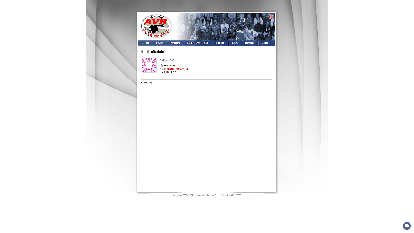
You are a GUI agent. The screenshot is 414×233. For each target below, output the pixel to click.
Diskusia (235, 42)
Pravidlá (159, 42)
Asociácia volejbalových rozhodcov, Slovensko (156, 26)
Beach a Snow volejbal (197, 42)
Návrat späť (148, 82)
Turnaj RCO (220, 42)
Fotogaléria (250, 42)
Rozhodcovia (175, 42)
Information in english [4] (271, 16)
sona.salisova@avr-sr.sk (176, 68)
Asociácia (145, 42)
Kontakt (264, 42)
